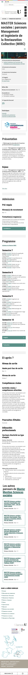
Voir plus (4, 188)
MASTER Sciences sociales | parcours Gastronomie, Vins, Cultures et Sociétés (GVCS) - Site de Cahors (13, 518)
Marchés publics (5, 661)
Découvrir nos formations (9, 593)
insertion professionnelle (9, 116)
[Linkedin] (24, 10)
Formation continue (7, 611)
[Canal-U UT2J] (24, 16)
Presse (2, 664)
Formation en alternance (8, 613)
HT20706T (9, 267)
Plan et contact (12, 663)
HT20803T (9, 280)
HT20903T (9, 305)
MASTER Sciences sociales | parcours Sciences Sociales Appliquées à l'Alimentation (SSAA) (12, 546)
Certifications (6, 604)
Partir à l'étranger (7, 600)
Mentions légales (14, 661)
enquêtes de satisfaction (8, 115)
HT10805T (9, 286)
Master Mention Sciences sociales (14, 492)
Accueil (4, 18)
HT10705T (9, 264)
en (8, 1)
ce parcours (16, 145)
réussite (4, 113)
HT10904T (9, 308)
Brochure (8, 673)
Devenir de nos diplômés (8, 609)
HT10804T (9, 283)
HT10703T (9, 258)
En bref (4, 591)
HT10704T (9, 261)
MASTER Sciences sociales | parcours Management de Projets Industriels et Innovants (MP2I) (13, 532)
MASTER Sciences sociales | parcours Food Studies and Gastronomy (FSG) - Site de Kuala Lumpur (12, 503)
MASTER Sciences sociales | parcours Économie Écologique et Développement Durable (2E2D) (13, 575)
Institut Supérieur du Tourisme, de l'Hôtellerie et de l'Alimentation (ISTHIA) (14, 63)
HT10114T (9, 330)
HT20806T (9, 289)
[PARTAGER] (24, 49)
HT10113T (9, 327)
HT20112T (9, 324)
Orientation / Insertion (8, 598)
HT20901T (9, 299)
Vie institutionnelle (10, 664)
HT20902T (9, 302)
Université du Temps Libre (8, 618)
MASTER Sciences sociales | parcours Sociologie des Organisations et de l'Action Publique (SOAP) (12, 560)
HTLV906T (9, 315)
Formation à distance (7, 616)
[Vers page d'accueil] (11, 11)
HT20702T (9, 255)
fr (5, 1)
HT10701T (9, 253)
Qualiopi (5, 607)
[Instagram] (24, 13)
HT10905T (9, 312)
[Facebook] (24, 7)
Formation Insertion (15, 18)
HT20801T (9, 275)
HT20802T (9, 277)
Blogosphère (10, 666)
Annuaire (3, 666)
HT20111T (9, 323)
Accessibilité (4, 663)
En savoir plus (5, 81)
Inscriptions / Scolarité (8, 595)
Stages (4, 602)
